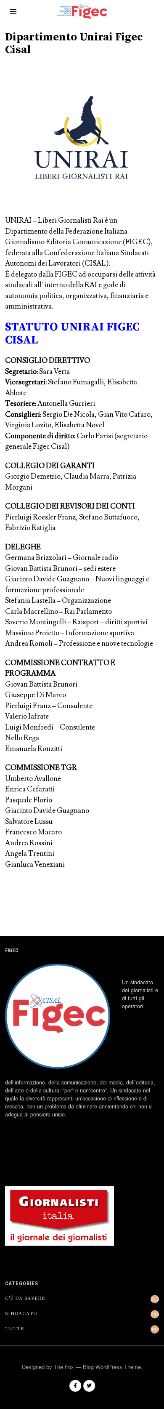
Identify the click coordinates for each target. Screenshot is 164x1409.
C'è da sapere (25, 1298)
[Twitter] (89, 1386)
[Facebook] (75, 1386)
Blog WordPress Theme (112, 1367)
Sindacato (21, 1313)
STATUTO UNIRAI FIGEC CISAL (72, 334)
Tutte (14, 1329)
